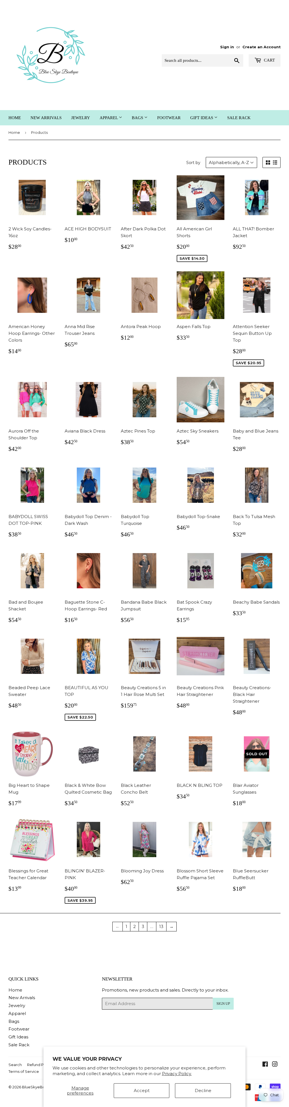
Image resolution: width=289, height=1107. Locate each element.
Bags (138, 117)
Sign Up (223, 1003)
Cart (269, 60)
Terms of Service (23, 1071)
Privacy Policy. (177, 1073)
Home (14, 117)
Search (15, 1064)
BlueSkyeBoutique (39, 1087)
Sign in (227, 47)
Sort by (193, 162)
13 (161, 926)
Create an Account (261, 47)
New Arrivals (46, 117)
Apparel (109, 117)
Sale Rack (239, 117)
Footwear (169, 117)
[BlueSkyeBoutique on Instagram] (275, 1064)
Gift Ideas (202, 117)
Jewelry (80, 117)
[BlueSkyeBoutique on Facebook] (265, 1064)
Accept (142, 1090)
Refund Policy (39, 1064)
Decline (203, 1090)
